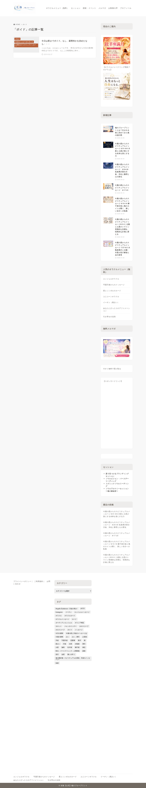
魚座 (57, 663)
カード (74, 619)
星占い (58, 644)
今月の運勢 (59, 633)
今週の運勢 (59, 637)
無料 (63, 647)
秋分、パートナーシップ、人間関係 (67, 651)
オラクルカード (70, 615)
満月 (83, 644)
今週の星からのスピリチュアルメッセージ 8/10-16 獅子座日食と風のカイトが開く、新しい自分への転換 (116, 545)
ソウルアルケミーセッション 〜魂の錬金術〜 (117, 489)
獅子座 (77, 647)
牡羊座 (70, 647)
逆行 (57, 654)
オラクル (59, 615)
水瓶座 (77, 644)
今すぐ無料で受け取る (112, 368)
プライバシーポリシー (22, 581)
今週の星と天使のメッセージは (76, 633)
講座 (83, 651)
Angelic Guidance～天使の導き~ (67, 608)
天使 (57, 640)
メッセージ (78, 629)
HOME (18, 24)
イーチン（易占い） (111, 302)
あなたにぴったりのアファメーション (116, 309)
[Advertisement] (116, 416)
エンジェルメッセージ (81, 612)
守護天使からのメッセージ (114, 284)
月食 (64, 644)
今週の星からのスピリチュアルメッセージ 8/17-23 (116, 534)
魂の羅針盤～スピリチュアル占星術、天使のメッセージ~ (73, 658)
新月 (79, 640)
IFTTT (83, 608)
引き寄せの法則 (109, 316)
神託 (83, 647)
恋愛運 (73, 640)
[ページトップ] (141, 783)
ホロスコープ (83, 626)
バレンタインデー (70, 626)
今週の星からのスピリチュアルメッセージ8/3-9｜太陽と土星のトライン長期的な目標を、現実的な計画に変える (116, 558)
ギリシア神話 (79, 622)
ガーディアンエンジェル (64, 622)
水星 (70, 644)
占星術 (84, 637)
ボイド (70, 629)
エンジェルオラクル (111, 279)
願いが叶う (71, 654)
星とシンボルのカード (112, 290)
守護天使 (65, 640)
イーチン (69, 612)
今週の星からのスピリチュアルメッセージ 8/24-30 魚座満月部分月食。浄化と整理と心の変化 (116, 524)
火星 (57, 647)
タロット (59, 626)
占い (67, 637)
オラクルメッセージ (62, 619)
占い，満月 (75, 637)
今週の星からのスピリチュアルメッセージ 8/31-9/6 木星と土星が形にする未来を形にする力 (116, 514)
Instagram (59, 612)
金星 (63, 654)
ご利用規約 (38, 581)
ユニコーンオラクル (111, 296)
